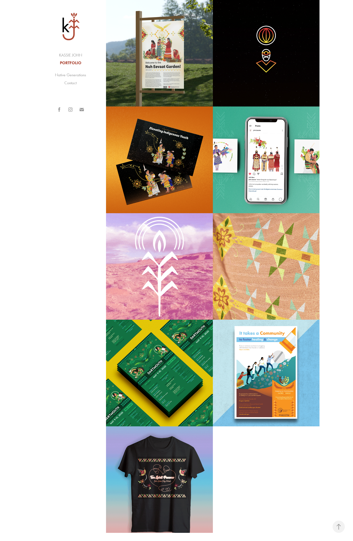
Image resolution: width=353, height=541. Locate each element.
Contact (70, 82)
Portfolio (70, 62)
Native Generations (70, 74)
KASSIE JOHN (70, 55)
